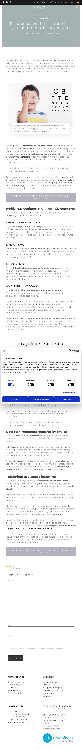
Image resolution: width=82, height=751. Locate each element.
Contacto (47, 696)
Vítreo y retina (15, 690)
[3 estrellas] (9, 566)
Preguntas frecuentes (18, 719)
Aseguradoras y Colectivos (20, 722)
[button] (4, 7)
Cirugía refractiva (16, 682)
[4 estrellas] (10, 566)
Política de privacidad (18, 714)
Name (10, 615)
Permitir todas (67, 399)
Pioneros (47, 685)
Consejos (41, 17)
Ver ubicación (49, 693)
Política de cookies (17, 717)
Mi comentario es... (13, 581)
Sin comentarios (51, 33)
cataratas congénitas (31, 157)
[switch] (31, 384)
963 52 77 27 (53, 726)
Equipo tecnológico (52, 687)
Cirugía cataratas (16, 685)
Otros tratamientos (17, 693)
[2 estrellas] (8, 566)
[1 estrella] (6, 566)
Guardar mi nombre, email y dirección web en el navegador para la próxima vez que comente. (37, 648)
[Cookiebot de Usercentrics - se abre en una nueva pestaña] (70, 350)
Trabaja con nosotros (53, 690)
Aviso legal (13, 711)
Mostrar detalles (69, 393)
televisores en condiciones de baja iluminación (30, 528)
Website (10, 635)
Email (10, 625)
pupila (36, 534)
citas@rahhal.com (51, 729)
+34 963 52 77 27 (43, 2)
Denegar (15, 399)
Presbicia (12, 687)
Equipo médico (50, 682)
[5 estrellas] (11, 566)
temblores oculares (60, 450)
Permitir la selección (41, 399)
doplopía (39, 304)
